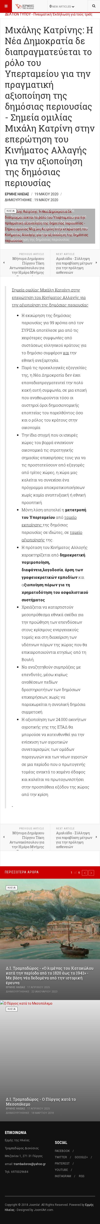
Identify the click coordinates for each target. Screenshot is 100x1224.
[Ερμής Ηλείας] (24, 6)
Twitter (61, 1157)
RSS (81, 1176)
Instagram (63, 1176)
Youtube (61, 1170)
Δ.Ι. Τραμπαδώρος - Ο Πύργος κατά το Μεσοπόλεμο (41, 1102)
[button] (85, 873)
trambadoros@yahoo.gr (30, 1164)
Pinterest (62, 1163)
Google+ (81, 1157)
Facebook (62, 1151)
